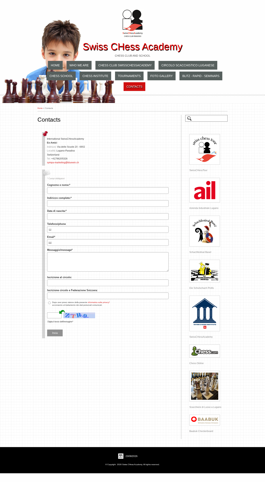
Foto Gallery (161, 76)
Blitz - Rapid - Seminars (200, 76)
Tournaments (129, 76)
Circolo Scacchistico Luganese (187, 65)
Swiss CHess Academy (132, 46)
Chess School (61, 76)
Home (55, 65)
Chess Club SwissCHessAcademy (125, 65)
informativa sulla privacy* (99, 302)
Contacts (134, 86)
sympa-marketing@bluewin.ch (63, 162)
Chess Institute (95, 76)
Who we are (79, 65)
